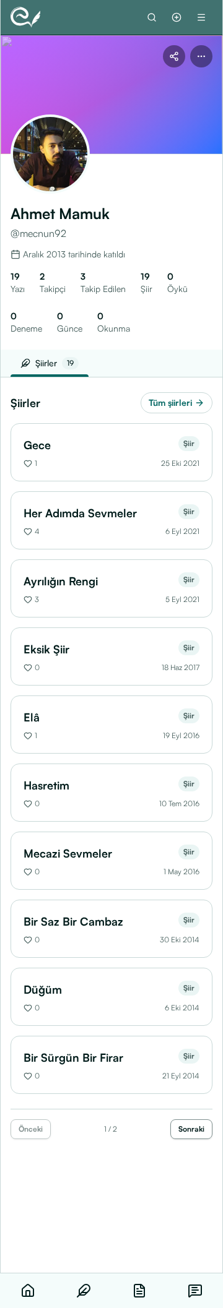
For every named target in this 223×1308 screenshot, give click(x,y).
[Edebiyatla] (25, 17)
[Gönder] (176, 17)
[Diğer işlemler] (201, 56)
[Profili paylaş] (174, 56)
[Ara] (152, 17)
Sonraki (191, 1129)
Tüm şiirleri (170, 402)
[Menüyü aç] (201, 17)
